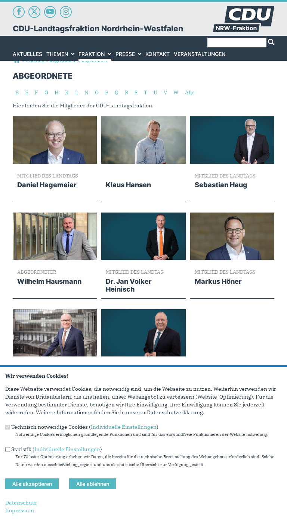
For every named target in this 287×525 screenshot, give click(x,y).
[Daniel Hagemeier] (55, 120)
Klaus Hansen (128, 185)
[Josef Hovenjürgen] (143, 312)
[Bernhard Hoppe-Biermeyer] (55, 312)
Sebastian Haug (221, 185)
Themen (57, 54)
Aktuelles (27, 54)
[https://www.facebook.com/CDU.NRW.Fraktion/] (19, 12)
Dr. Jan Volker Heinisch (129, 285)
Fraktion (91, 54)
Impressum (19, 510)
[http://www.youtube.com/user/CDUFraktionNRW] (50, 12)
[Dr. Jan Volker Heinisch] (143, 216)
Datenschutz (21, 502)
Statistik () (56, 449)
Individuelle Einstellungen (124, 427)
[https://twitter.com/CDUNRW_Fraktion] (34, 12)
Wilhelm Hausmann (49, 281)
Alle (190, 92)
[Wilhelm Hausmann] (55, 216)
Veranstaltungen (199, 54)
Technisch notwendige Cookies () (84, 427)
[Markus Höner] (232, 216)
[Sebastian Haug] (232, 120)
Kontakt (157, 54)
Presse (125, 54)
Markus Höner (218, 281)
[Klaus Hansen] (143, 120)
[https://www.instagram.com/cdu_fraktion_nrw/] (66, 12)
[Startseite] (243, 9)
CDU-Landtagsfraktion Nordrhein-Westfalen (98, 28)
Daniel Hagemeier (47, 185)
